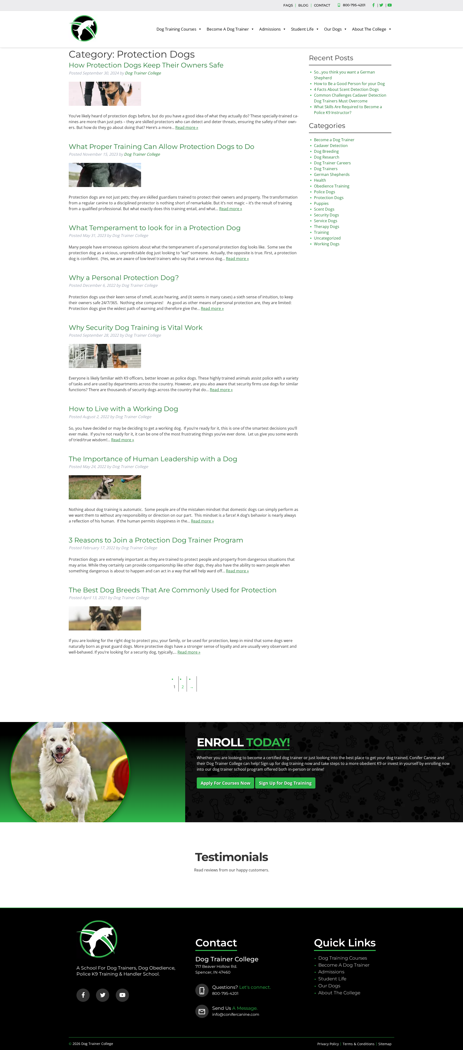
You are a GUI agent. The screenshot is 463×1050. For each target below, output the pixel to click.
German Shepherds (332, 174)
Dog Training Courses (176, 29)
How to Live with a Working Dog (123, 409)
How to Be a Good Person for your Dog (349, 83)
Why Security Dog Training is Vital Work (136, 327)
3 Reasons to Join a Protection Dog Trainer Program (156, 540)
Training (321, 232)
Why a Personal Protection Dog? (124, 278)
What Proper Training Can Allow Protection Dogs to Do (161, 146)
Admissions (270, 29)
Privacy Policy (328, 1044)
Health (320, 180)
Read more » (186, 127)
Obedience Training (331, 186)
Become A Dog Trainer (228, 29)
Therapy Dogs (326, 226)
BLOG (303, 5)
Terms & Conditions (358, 1044)
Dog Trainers (326, 168)
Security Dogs (326, 215)
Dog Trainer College (143, 73)
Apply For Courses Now (225, 783)
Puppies (321, 203)
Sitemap (385, 1044)
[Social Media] (374, 5)
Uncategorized (327, 238)
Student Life (302, 29)
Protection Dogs (329, 197)
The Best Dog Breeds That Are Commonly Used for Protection (173, 590)
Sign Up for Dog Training (285, 783)
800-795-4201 (354, 5)
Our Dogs (333, 29)
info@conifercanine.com (235, 1014)
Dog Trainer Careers (332, 163)
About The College (369, 29)
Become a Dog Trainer (334, 139)
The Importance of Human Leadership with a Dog (153, 459)
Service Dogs (325, 220)
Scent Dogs (324, 209)
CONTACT (322, 5)
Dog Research (326, 157)
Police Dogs (324, 191)
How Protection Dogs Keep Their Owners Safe (146, 65)
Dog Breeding (326, 151)
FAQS (288, 5)
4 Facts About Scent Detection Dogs (346, 89)
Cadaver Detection (331, 145)
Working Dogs (327, 244)
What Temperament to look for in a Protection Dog (155, 228)
